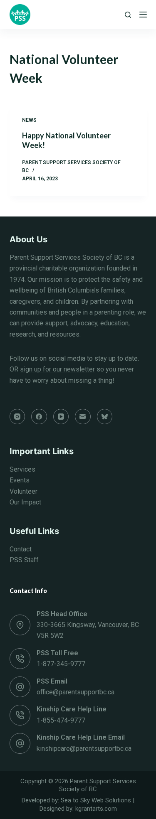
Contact (21, 549)
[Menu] (143, 14)
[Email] (83, 417)
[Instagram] (17, 417)
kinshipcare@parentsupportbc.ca (84, 749)
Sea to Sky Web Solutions (96, 800)
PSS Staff (24, 560)
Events (20, 480)
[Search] (128, 15)
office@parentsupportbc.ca (75, 692)
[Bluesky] (105, 417)
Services (22, 469)
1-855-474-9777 (61, 720)
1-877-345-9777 (61, 664)
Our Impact (25, 502)
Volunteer (23, 491)
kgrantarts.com (96, 808)
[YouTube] (61, 417)
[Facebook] (39, 417)
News (29, 120)
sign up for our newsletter (57, 369)
